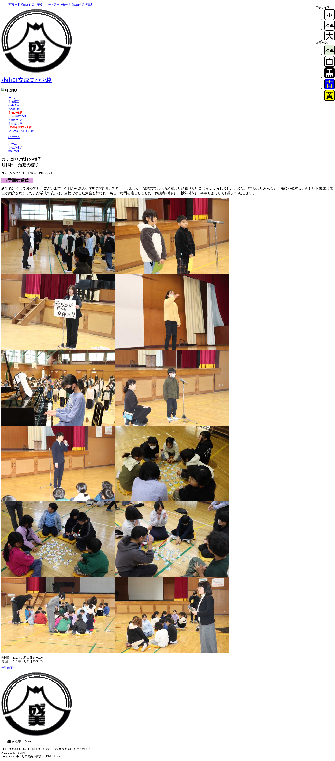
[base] (329, 54)
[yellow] (329, 99)
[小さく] (329, 18)
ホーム (12, 97)
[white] (329, 65)
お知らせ (14, 108)
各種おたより (16, 119)
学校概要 (14, 101)
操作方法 (14, 137)
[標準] (329, 29)
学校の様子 (22, 116)
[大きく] (329, 40)
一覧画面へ (8, 667)
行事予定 (14, 105)
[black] (329, 77)
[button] (25, 4)
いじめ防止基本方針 (21, 130)
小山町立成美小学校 (26, 80)
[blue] (329, 88)
